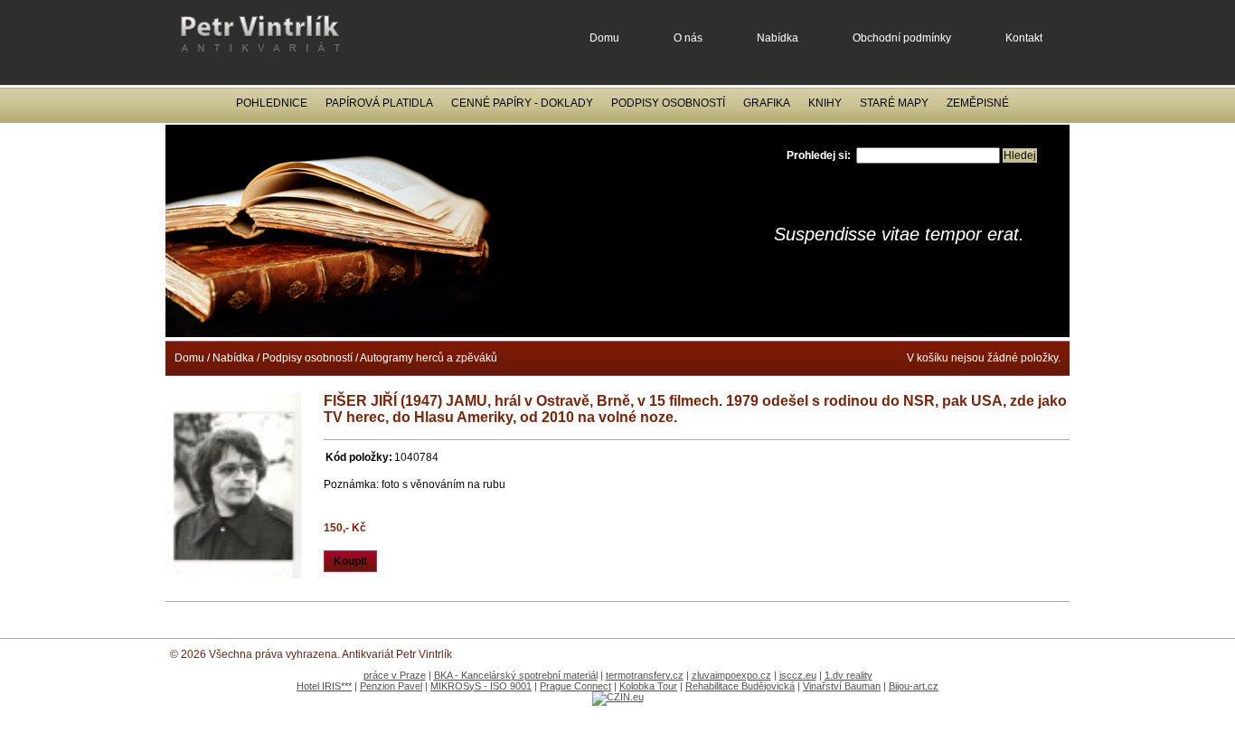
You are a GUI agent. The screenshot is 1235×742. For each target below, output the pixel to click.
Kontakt (1023, 38)
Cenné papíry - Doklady (522, 103)
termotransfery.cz (644, 675)
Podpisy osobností (668, 103)
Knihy (825, 103)
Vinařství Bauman (842, 686)
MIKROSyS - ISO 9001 (481, 686)
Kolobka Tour (648, 686)
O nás (688, 38)
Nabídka (777, 38)
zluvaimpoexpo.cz (731, 675)
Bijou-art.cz (913, 686)
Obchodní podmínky (902, 38)
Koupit (350, 561)
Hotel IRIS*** (324, 686)
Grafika (766, 103)
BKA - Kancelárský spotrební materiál (516, 675)
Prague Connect (575, 686)
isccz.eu (797, 675)
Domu (604, 38)
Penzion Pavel (391, 686)
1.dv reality (848, 675)
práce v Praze (394, 675)
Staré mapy (894, 103)
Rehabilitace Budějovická (740, 686)
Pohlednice (271, 103)
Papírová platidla (379, 103)
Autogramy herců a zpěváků (428, 358)
